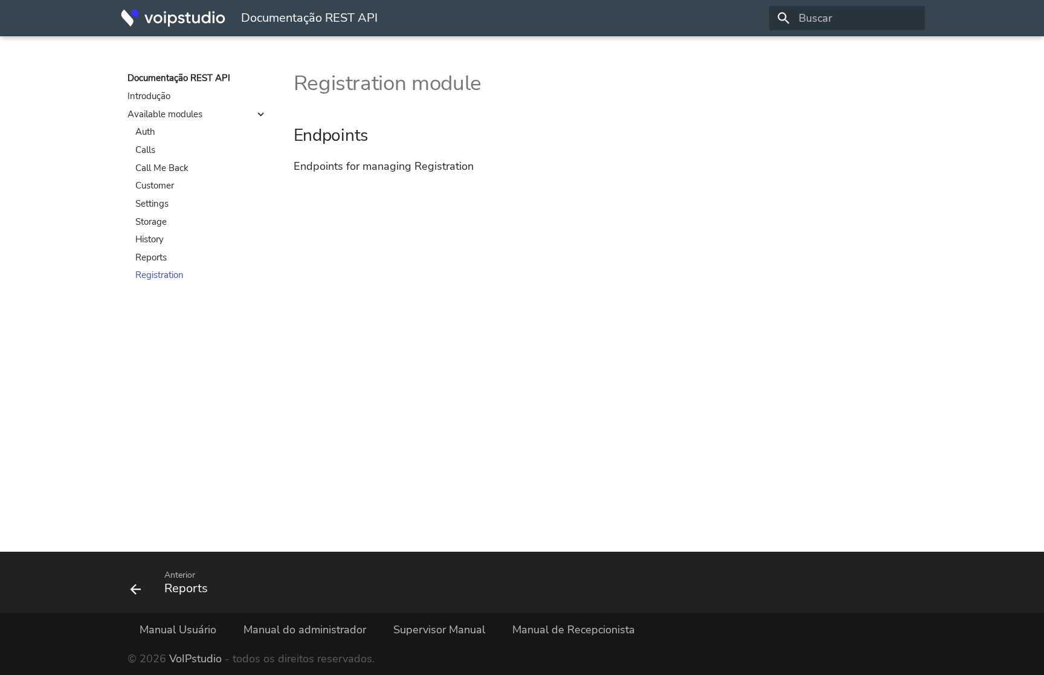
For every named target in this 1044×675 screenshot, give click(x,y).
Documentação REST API (178, 78)
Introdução (148, 96)
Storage (151, 222)
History (149, 239)
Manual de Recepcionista (573, 629)
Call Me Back (161, 168)
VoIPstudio (195, 658)
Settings (152, 204)
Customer (154, 185)
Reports (151, 257)
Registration (159, 275)
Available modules (164, 114)
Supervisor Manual (439, 629)
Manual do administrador (304, 629)
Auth (145, 132)
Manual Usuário (178, 629)
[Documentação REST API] (173, 18)
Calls (145, 150)
